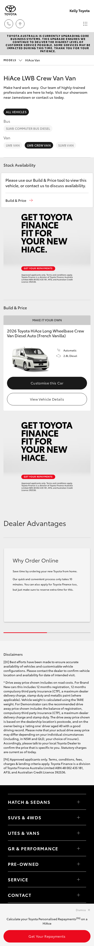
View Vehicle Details (47, 398)
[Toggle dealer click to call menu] (8, 23)
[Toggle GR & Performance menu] (78, 848)
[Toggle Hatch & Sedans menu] (78, 801)
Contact (19, 895)
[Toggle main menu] (85, 23)
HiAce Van (21, 60)
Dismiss (81, 910)
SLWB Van (66, 145)
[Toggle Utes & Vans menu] (78, 833)
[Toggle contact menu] (78, 864)
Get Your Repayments (46, 936)
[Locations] (20, 23)
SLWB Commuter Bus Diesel (28, 128)
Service (18, 879)
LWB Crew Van (39, 145)
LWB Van (13, 145)
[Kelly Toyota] (10, 10)
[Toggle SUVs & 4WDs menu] (78, 817)
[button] (19, 200)
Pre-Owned (23, 864)
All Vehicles (16, 112)
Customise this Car (47, 382)
